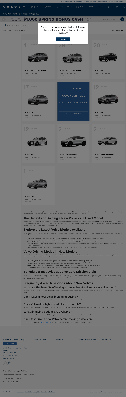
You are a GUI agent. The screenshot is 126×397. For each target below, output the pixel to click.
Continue (63, 39)
